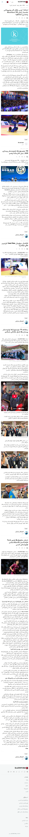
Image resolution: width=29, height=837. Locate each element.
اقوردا (11, 5)
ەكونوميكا (26, 789)
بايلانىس (26, 823)
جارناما (26, 826)
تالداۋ (27, 786)
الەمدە (27, 792)
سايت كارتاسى (25, 821)
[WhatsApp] (24, 18)
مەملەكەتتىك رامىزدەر (23, 806)
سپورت (26, 139)
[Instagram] (27, 18)
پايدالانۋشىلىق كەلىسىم (23, 800)
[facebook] (22, 771)
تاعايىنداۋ (14, 5)
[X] (16, 18)
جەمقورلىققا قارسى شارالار (23, 809)
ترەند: (27, 5)
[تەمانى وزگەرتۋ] (7, 2)
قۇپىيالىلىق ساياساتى (23, 803)
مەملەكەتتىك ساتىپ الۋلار (22, 812)
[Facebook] (19, 18)
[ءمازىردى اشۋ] (2, 2)
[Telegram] (22, 18)
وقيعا (18, 5)
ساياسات (26, 783)
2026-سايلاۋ (22, 5)
